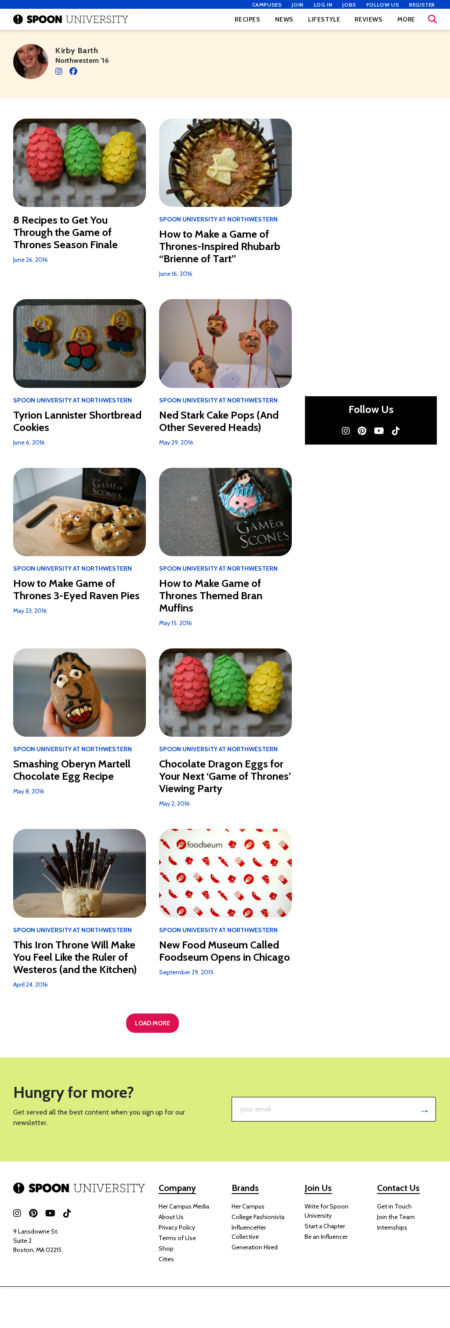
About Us (171, 1217)
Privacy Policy (177, 1227)
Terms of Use (177, 1238)
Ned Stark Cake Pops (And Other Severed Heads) (219, 421)
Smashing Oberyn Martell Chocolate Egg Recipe (72, 770)
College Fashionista (258, 1217)
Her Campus (248, 1206)
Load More (152, 1023)
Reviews (368, 19)
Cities (166, 1259)
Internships (392, 1227)
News (284, 19)
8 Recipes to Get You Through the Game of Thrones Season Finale (65, 232)
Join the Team (396, 1217)
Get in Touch (394, 1206)
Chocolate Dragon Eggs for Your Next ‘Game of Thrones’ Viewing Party (225, 776)
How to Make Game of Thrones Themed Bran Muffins (210, 595)
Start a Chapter (325, 1226)
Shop (166, 1248)
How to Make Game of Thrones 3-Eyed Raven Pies (76, 589)
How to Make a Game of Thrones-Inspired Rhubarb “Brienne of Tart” (219, 246)
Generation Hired (255, 1247)
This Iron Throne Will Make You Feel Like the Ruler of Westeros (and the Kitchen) (75, 957)
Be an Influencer (326, 1237)
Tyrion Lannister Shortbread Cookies (77, 421)
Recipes (247, 19)
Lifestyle (324, 19)
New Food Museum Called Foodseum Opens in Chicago (224, 951)
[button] (432, 19)
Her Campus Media (184, 1206)
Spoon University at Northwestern (218, 219)
